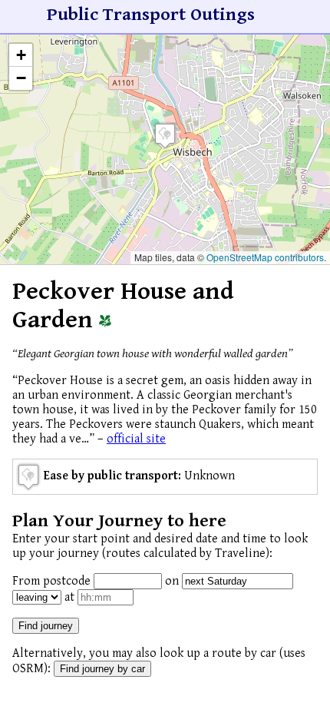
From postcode (51, 581)
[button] (165, 135)
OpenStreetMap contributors (265, 257)
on (172, 581)
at (69, 597)
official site (136, 439)
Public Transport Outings (151, 14)
